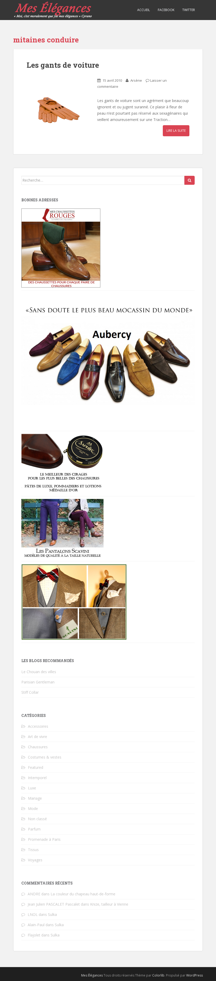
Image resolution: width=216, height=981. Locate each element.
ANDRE (34, 893)
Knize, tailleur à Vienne (109, 904)
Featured (35, 767)
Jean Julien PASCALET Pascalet (54, 904)
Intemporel (37, 777)
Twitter (188, 10)
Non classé (37, 818)
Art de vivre (37, 736)
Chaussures (38, 746)
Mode (33, 808)
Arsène (136, 80)
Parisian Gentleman (38, 681)
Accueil (143, 10)
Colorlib (158, 975)
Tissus (33, 849)
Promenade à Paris (44, 839)
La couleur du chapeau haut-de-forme (83, 893)
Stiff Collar (30, 692)
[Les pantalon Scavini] (62, 528)
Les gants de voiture (63, 65)
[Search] (189, 180)
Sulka (52, 914)
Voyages (35, 859)
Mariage (35, 798)
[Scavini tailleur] (74, 601)
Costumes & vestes (44, 757)
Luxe (32, 787)
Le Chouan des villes (38, 671)
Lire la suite (176, 130)
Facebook (166, 10)
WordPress (194, 975)
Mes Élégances (92, 975)
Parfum (34, 829)
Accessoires (38, 726)
